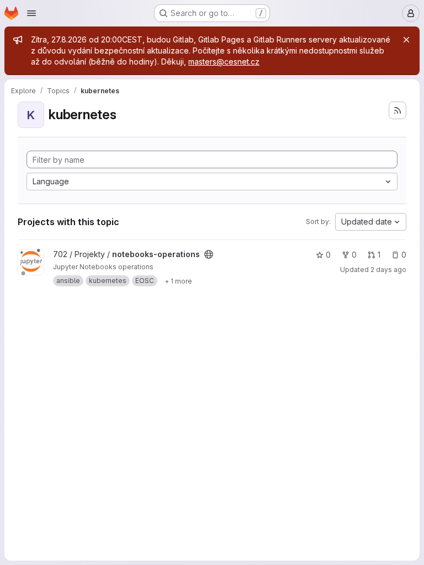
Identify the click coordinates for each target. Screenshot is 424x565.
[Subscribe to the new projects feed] (397, 110)
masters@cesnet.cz (223, 61)
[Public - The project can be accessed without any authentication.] (208, 254)
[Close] (406, 39)
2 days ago (388, 269)
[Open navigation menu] (31, 13)
